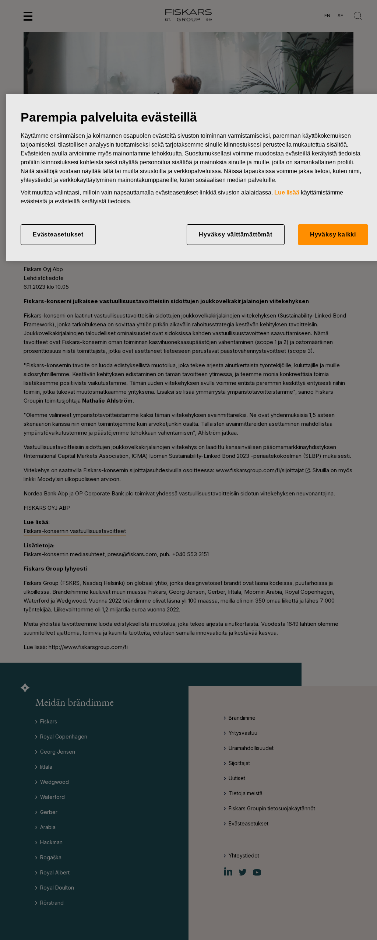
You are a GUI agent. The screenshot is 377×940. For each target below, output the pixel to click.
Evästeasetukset (58, 234)
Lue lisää (286, 192)
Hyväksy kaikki (333, 234)
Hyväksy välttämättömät (235, 234)
